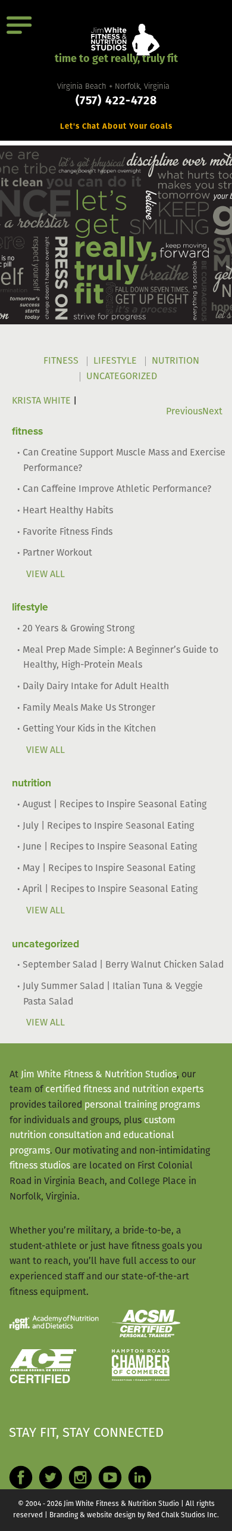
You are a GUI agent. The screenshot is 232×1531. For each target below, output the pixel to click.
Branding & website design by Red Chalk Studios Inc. (134, 1515)
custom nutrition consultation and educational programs (92, 1136)
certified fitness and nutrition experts (124, 1090)
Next (212, 412)
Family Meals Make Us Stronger (89, 708)
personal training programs (142, 1105)
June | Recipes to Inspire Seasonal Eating (110, 847)
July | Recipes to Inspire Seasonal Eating (108, 826)
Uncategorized (121, 377)
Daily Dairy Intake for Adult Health (96, 687)
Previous (184, 412)
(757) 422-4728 (116, 101)
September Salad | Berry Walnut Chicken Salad (123, 965)
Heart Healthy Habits (68, 511)
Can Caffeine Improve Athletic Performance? (117, 489)
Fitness (61, 361)
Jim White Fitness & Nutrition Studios (99, 1075)
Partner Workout (57, 553)
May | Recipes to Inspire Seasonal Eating (109, 868)
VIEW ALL (45, 574)
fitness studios (40, 1166)
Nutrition (175, 361)
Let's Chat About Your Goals (116, 127)
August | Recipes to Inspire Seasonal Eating (114, 805)
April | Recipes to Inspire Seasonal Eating (110, 889)
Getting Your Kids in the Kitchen (89, 729)
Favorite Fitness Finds (67, 532)
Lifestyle (115, 361)
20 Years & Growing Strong (78, 629)
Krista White (41, 401)
